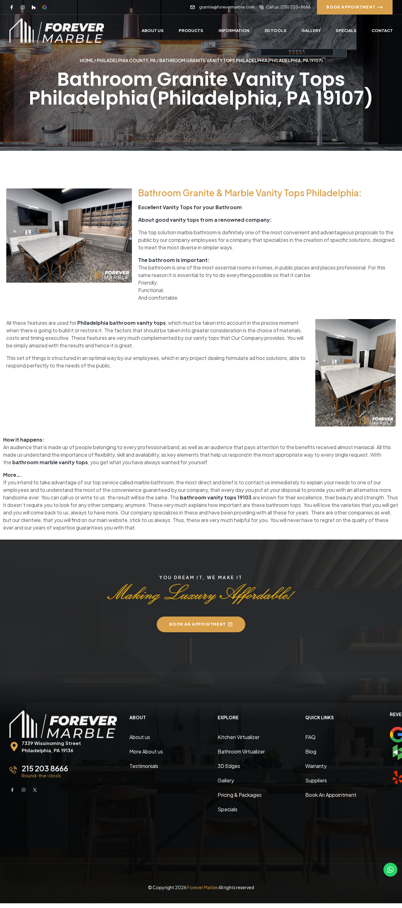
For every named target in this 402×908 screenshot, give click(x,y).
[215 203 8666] (13, 770)
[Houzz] (33, 7)
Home (86, 60)
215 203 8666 (45, 768)
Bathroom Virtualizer (241, 751)
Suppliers (316, 780)
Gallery (226, 780)
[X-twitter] (34, 790)
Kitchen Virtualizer (238, 737)
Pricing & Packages (240, 794)
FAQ (310, 737)
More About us (146, 751)
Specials (227, 809)
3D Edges (229, 766)
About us (139, 737)
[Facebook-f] (11, 7)
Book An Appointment (330, 794)
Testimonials (143, 766)
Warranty (316, 766)
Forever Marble (202, 887)
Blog (310, 751)
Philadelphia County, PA (126, 60)
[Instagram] (22, 7)
